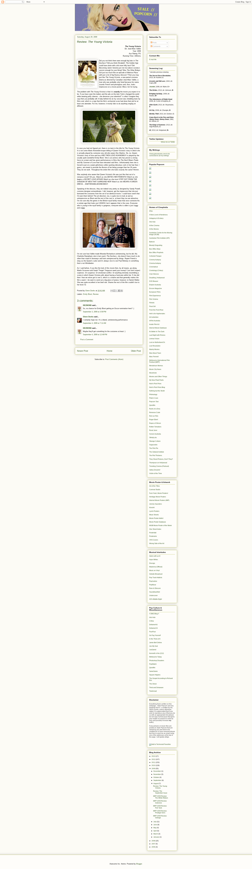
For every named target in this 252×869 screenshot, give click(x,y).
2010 (154, 765)
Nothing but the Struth (157, 391)
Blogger (139, 864)
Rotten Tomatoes (155, 427)
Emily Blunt (87, 294)
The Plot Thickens (155, 455)
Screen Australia (155, 434)
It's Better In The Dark (156, 331)
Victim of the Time (155, 473)
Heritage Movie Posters (157, 497)
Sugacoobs (153, 445)
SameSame (153, 671)
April (155, 831)
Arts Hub (152, 222)
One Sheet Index (155, 529)
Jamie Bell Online (155, 642)
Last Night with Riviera (157, 335)
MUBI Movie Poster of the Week (160, 525)
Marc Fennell (154, 357)
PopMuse (152, 585)
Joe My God (153, 646)
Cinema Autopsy (155, 260)
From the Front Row (156, 310)
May (155, 828)
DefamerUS (153, 628)
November (157, 774)
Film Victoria (153, 299)
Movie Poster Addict (156, 518)
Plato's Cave (153, 398)
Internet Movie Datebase (158, 328)
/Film (151, 211)
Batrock (152, 242)
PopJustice (153, 581)
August (156, 783)
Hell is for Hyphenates (157, 314)
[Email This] (111, 290)
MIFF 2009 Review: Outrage (160, 817)
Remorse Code (154, 412)
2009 (154, 768)
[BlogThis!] (114, 290)
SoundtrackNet (154, 592)
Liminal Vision (154, 339)
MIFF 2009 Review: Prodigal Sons (160, 812)
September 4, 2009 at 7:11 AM (94, 323)
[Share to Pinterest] (121, 290)
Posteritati (152, 533)
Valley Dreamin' (154, 470)
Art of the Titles (154, 486)
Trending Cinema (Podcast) (159, 466)
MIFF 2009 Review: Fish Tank (160, 807)
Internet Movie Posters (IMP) (159, 500)
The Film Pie (153, 448)
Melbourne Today (155, 657)
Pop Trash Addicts (155, 577)
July (155, 822)
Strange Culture (155, 441)
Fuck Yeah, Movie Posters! (158, 493)
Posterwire (153, 536)
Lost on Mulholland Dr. (157, 342)
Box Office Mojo (154, 249)
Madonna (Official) (155, 567)
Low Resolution (154, 346)
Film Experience (155, 296)
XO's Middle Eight (155, 599)
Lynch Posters (154, 511)
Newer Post (82, 351)
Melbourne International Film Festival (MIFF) (159, 361)
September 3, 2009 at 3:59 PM (94, 312)
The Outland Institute (156, 452)
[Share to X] (116, 290)
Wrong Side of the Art (156, 543)
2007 (154, 844)
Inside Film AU (154, 324)
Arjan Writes (153, 559)
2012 (154, 759)
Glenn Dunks (88, 317)
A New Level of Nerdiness (158, 215)
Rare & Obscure (155, 588)
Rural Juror (153, 430)
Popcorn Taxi (154, 402)
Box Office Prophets (156, 252)
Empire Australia (155, 285)
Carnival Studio (154, 489)
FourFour (152, 632)
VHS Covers (153, 540)
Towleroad (153, 691)
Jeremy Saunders (155, 504)
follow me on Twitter (168, 142)
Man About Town (155, 353)
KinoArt (151, 507)
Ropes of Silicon (155, 423)
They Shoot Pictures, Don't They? (161, 459)
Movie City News (155, 369)
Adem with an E (154, 556)
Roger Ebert (153, 419)
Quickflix (152, 405)
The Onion (153, 684)
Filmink (151, 303)
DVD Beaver (153, 281)
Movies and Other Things (158, 376)
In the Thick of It (154, 639)
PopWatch (153, 664)
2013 (154, 756)
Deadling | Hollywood (157, 278)
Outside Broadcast (155, 574)
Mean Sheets (154, 515)
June (155, 825)
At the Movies (154, 229)
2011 (154, 762)
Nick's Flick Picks (155, 384)
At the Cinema (154, 225)
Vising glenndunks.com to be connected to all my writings (159, 155)
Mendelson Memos (156, 366)
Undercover (153, 595)
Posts (154, 43)
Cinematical (153, 267)
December (157, 771)
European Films (155, 292)
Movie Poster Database (157, 522)
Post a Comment (86, 339)
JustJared (152, 650)
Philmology (153, 394)
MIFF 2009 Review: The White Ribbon (160, 797)
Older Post (136, 351)
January (156, 837)
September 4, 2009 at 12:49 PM (95, 335)
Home (109, 351)
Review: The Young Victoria (160, 787)
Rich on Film (153, 416)
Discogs (152, 563)
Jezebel (152, 87)
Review (95, 294)
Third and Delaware (156, 687)
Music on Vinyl (154, 570)
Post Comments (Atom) (114, 359)
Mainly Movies (154, 349)
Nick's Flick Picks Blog (157, 387)
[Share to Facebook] (119, 290)
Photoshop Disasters (156, 660)
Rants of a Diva (154, 409)
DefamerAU (153, 625)
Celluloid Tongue (155, 256)
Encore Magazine (155, 288)
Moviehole (153, 373)
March (155, 834)
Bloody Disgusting (155, 245)
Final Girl (152, 306)
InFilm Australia (154, 321)
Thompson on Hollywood (158, 463)
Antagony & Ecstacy (156, 218)
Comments (156, 46)
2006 (154, 847)
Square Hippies (154, 675)
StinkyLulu (153, 437)
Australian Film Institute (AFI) (159, 238)
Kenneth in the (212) (156, 653)
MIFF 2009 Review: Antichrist (160, 802)
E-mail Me (152, 59)
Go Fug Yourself (155, 635)
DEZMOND (87, 305)
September (157, 780)
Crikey (151, 621)
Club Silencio (154, 274)
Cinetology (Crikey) (156, 270)
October (156, 777)
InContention (153, 317)
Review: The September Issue (160, 792)
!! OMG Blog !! (154, 614)
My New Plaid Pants (156, 380)
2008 (154, 841)
